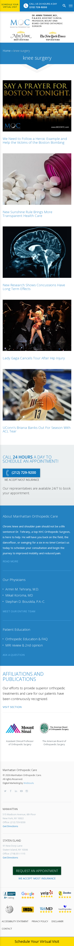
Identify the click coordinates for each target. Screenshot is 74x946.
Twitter (5, 791)
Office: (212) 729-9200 (14, 822)
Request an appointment (37, 871)
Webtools (29, 783)
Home (7, 51)
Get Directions (10, 826)
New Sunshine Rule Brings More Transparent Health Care (27, 214)
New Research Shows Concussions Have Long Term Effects (34, 287)
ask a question (14, 655)
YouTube (21, 791)
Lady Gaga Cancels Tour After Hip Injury (34, 358)
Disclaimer (57, 921)
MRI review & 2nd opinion (24, 645)
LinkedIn (15, 791)
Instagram (26, 791)
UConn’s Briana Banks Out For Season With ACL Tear (37, 429)
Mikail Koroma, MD (19, 595)
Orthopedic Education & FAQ (26, 639)
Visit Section (12, 707)
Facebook (10, 791)
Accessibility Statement (15, 921)
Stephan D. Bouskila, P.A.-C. (25, 601)
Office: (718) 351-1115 (14, 853)
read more (10, 561)
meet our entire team (19, 611)
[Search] (64, 6)
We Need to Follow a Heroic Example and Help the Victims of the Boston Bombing (35, 140)
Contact (7, 928)
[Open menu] (70, 5)
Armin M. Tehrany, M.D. (22, 589)
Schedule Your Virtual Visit (9, 5)
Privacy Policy (40, 921)
